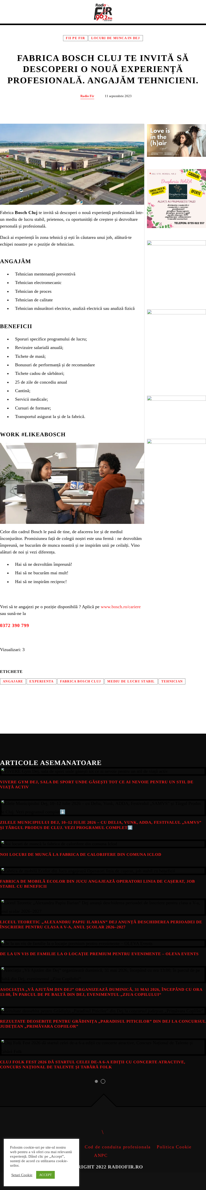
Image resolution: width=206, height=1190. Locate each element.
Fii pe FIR (75, 38)
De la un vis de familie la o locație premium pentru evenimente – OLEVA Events (99, 954)
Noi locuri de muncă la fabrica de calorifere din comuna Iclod (80, 855)
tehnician (172, 681)
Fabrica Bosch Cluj (80, 681)
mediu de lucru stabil (131, 681)
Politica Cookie (174, 1146)
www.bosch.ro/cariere (121, 606)
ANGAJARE (13, 681)
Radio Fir (87, 96)
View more (103, 771)
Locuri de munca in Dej (115, 38)
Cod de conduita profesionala (118, 1146)
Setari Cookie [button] (21, 1175)
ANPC (101, 1155)
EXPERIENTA (41, 681)
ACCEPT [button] (45, 1175)
